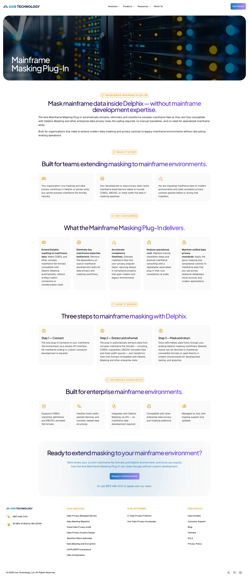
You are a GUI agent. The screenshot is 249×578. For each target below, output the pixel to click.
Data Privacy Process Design (81, 532)
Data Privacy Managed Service (82, 515)
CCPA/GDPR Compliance (79, 549)
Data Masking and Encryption (81, 543)
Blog (190, 527)
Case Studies (194, 515)
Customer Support (197, 521)
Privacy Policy (195, 543)
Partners (192, 532)
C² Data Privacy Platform (139, 515)
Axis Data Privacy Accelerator (141, 521)
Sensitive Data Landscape (79, 538)
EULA (190, 538)
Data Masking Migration (78, 521)
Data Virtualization (76, 555)
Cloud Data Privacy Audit (79, 527)
